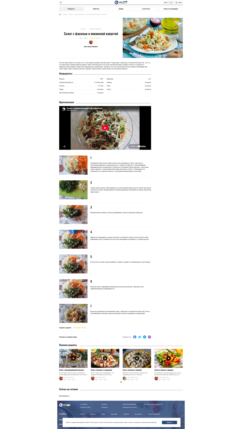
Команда (104, 404)
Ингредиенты (138, 414)
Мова (165, 2)
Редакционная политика (130, 407)
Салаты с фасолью (79, 14)
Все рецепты (64, 396)
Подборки (126, 414)
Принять (169, 422)
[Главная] (60, 14)
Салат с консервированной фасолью (71, 370)
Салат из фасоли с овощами (163, 370)
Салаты (71, 14)
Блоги (61, 420)
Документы (105, 407)
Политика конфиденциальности (153, 404)
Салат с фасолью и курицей (132, 370)
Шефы (121, 9)
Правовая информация (129, 404)
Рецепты (71, 9)
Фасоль (61, 79)
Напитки (96, 9)
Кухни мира (114, 414)
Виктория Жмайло (69, 377)
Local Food (146, 9)
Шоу (60, 424)
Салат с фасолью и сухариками (101, 370)
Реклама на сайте (85, 407)
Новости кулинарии (171, 9)
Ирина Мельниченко (132, 377)
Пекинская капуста (66, 82)
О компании (83, 404)
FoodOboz (63, 414)
